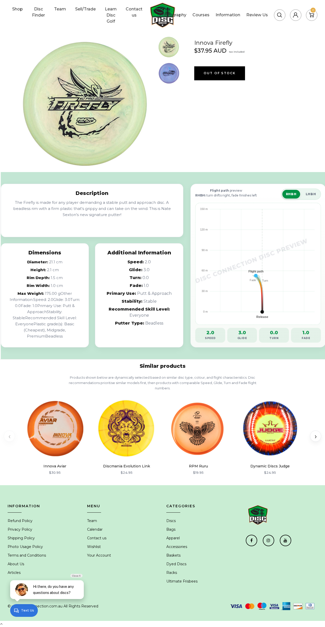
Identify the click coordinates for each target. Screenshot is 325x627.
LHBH (311, 194)
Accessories (176, 546)
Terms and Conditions (27, 555)
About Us (16, 564)
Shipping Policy (21, 538)
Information (228, 14)
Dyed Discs (176, 564)
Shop (17, 9)
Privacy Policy (20, 529)
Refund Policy (20, 520)
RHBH (291, 194)
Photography (172, 14)
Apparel (173, 538)
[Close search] (312, 8)
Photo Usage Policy (25, 546)
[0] (311, 14)
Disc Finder (38, 12)
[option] (86, 104)
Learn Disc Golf (111, 15)
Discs (171, 520)
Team (60, 9)
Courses (200, 14)
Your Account (99, 555)
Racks (171, 572)
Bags (170, 529)
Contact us (134, 12)
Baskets (173, 555)
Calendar (95, 529)
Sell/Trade (85, 9)
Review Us (257, 14)
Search (290, 8)
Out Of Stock (220, 73)
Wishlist (94, 546)
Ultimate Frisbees (182, 581)
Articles (14, 572)
